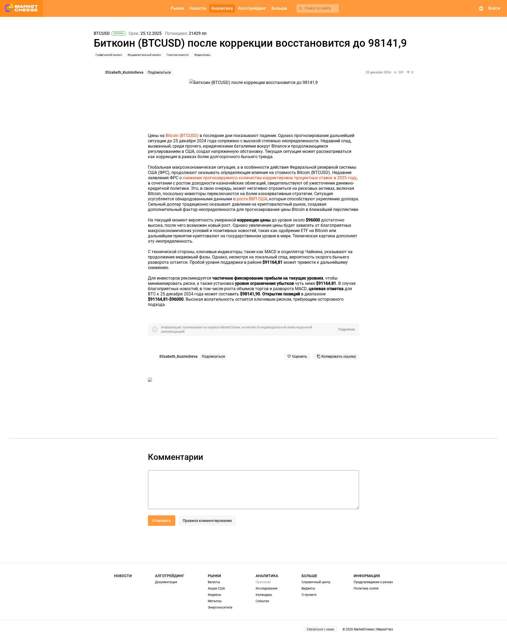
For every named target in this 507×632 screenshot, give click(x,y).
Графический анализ (109, 54)
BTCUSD (102, 33)
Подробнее (346, 329)
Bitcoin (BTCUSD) (182, 135)
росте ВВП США (252, 198)
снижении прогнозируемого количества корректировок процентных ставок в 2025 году (270, 177)
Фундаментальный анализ (144, 54)
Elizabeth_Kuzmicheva (124, 72)
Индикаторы (202, 54)
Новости (123, 576)
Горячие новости (178, 54)
